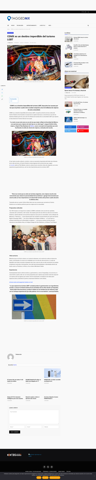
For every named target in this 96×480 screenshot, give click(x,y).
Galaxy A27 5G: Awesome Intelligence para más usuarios (15, 397)
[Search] (88, 25)
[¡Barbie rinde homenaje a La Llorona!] (68, 119)
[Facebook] (2, 89)
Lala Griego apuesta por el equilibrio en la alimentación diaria (80, 55)
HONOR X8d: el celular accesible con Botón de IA (52, 380)
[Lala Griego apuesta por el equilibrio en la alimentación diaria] (68, 55)
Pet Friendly (68, 87)
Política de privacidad (55, 477)
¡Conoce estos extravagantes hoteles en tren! (21, 282)
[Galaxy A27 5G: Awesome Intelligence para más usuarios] (15, 390)
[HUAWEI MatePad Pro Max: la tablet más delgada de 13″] (34, 373)
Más (50, 25)
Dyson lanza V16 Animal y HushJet (75, 90)
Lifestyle (42, 25)
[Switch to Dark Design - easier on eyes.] (88, 11)
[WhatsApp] (2, 96)
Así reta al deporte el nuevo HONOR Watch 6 (51, 397)
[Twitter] (2, 92)
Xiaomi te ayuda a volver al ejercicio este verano (32, 397)
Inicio (12, 25)
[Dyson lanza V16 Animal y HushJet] (77, 81)
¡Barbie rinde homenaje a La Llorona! (80, 118)
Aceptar (39, 477)
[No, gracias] (94, 476)
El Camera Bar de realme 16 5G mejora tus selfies (15, 380)
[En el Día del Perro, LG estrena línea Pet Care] (68, 104)
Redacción (10, 42)
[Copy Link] (2, 99)
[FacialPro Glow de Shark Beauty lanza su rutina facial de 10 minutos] (68, 47)
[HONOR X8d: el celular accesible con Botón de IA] (52, 373)
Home (8, 29)
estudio (12, 165)
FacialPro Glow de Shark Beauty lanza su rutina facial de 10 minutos (81, 46)
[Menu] (8, 25)
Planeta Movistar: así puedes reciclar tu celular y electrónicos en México (80, 111)
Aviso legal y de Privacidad (33, 471)
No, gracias (45, 477)
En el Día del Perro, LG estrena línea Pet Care (81, 103)
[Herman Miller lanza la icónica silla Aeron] (68, 39)
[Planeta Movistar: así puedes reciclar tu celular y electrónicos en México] (68, 111)
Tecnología (20, 25)
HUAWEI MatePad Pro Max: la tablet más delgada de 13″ (33, 380)
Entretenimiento (31, 25)
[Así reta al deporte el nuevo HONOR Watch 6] (52, 390)
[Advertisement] (48, 5)
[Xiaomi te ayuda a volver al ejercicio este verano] (34, 390)
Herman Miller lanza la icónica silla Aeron (81, 38)
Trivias (68, 471)
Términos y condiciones (50, 471)
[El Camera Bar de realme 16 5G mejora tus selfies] (15, 373)
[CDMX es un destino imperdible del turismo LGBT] (34, 62)
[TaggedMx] (18, 18)
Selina (32, 126)
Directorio (61, 471)
